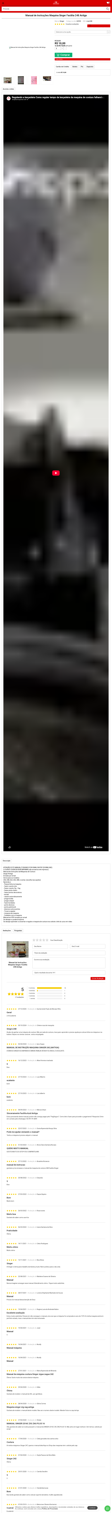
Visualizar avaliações (72, 24)
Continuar (92, 1508)
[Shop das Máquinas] (56, 2)
